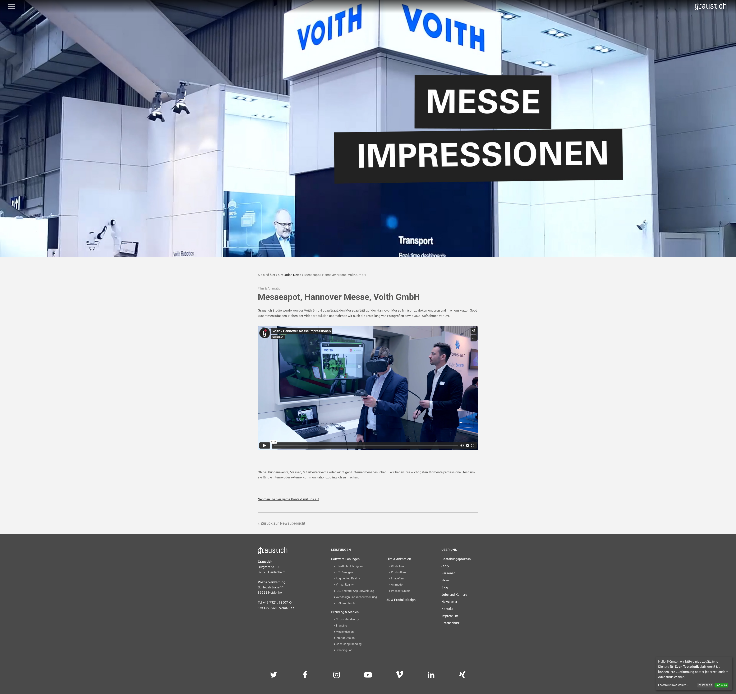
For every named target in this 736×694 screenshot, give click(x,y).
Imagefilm (397, 578)
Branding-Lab (344, 650)
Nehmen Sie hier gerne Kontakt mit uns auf (288, 499)
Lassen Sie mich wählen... (673, 685)
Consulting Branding (348, 644)
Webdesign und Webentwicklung (356, 597)
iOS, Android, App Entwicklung (355, 591)
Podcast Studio (401, 591)
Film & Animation (398, 559)
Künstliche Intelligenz (349, 566)
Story (445, 566)
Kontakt (447, 609)
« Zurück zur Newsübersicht (281, 523)
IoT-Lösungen (344, 572)
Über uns (449, 550)
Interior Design (345, 638)
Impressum (449, 616)
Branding (341, 625)
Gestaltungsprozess (456, 559)
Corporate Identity (347, 619)
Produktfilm (398, 572)
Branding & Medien (345, 612)
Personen (448, 573)
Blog (444, 587)
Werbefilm (397, 566)
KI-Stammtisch (345, 603)
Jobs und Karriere (454, 594)
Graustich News (289, 275)
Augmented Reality (348, 578)
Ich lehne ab (705, 685)
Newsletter (449, 602)
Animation (397, 584)
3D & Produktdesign (401, 600)
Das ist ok (721, 685)
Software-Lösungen (345, 559)
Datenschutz (450, 623)
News (445, 580)
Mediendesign (345, 631)
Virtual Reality (345, 584)
